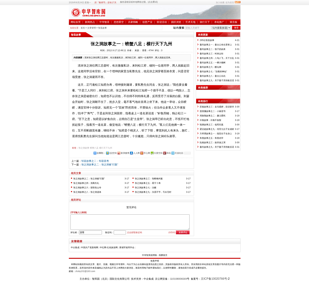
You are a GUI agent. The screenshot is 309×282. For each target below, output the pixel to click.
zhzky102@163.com (85, 271)
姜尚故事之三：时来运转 (211, 53)
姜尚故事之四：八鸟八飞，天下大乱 (217, 58)
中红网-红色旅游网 (109, 247)
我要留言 (163, 255)
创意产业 (147, 22)
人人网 (136, 153)
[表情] (84, 212)
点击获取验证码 (134, 232)
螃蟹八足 (94, 148)
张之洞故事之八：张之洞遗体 (87, 192)
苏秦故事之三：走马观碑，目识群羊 (217, 107)
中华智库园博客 (149, 255)
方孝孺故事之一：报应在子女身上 (216, 133)
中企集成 (75, 247)
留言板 (233, 22)
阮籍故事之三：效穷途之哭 (212, 142)
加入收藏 (220, 2)
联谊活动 (162, 22)
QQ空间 (113, 153)
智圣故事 (102, 28)
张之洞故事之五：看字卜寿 (148, 183)
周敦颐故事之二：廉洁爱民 (212, 115)
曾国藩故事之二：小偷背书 (212, 111)
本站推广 (219, 22)
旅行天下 (205, 22)
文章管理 (91, 28)
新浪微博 (125, 153)
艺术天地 (190, 22)
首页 (83, 28)
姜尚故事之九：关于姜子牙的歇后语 (217, 80)
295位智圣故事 (207, 40)
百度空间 (158, 153)
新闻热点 (90, 22)
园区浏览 (176, 22)
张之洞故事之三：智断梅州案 (149, 178)
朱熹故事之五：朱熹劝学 (211, 138)
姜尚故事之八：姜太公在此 (212, 76)
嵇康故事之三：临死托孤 (211, 124)
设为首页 (229, 2)
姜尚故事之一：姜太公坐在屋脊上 (216, 44)
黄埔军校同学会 (126, 247)
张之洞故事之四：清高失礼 (86, 183)
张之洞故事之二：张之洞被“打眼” (99, 164)
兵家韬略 (133, 22)
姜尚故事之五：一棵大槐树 (212, 62)
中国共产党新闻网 (89, 247)
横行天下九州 (105, 148)
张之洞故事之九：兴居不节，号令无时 (153, 192)
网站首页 (76, 22)
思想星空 (119, 22)
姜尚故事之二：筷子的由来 (212, 49)
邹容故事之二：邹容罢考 (95, 161)
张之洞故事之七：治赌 (145, 187)
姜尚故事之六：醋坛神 (210, 67)
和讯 (168, 153)
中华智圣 (104, 22)
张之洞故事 (84, 148)
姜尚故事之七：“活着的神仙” (213, 71)
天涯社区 (179, 153)
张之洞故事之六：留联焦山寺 (87, 187)
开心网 (147, 153)
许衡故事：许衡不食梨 (210, 120)
